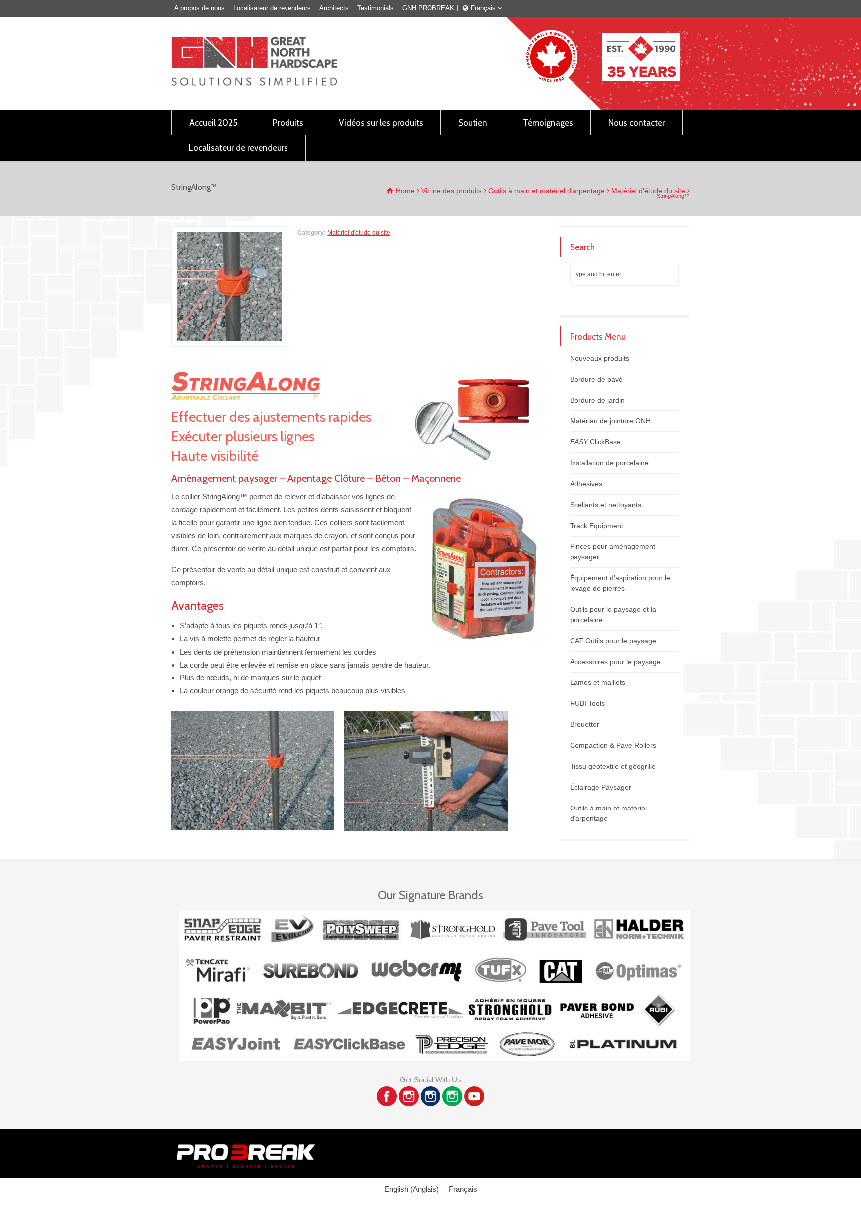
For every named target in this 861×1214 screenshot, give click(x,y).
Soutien (472, 123)
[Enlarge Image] (229, 232)
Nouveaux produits (599, 358)
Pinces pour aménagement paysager (612, 551)
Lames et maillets (597, 682)
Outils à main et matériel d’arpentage (608, 813)
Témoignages (548, 123)
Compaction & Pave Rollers (613, 745)
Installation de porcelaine (609, 463)
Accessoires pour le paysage (615, 662)
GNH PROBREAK (428, 8)
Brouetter (584, 724)
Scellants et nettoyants (605, 505)
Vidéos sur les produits (381, 123)
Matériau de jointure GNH (610, 421)
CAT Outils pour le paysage (613, 641)
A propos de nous (199, 8)
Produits (288, 123)
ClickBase (595, 442)
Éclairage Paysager (600, 787)
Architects (334, 8)
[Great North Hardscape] (254, 83)
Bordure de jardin (597, 400)
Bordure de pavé (596, 379)
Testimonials (375, 8)
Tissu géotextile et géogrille (613, 766)
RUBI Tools (587, 703)
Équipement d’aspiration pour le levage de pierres (620, 583)
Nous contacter (636, 123)
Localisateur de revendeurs (272, 8)
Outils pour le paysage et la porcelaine (613, 614)
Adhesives (586, 484)
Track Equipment (596, 526)
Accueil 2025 (213, 123)
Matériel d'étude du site (358, 232)
